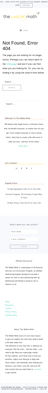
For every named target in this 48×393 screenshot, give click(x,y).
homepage (11, 64)
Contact (8, 308)
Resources (9, 305)
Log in (43, 389)
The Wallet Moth (24, 16)
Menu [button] (26, 30)
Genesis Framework (12, 389)
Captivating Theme (33, 387)
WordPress (31, 389)
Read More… (24, 146)
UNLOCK (26, 5)
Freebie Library (11, 315)
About (7, 302)
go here (38, 369)
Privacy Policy (11, 312)
